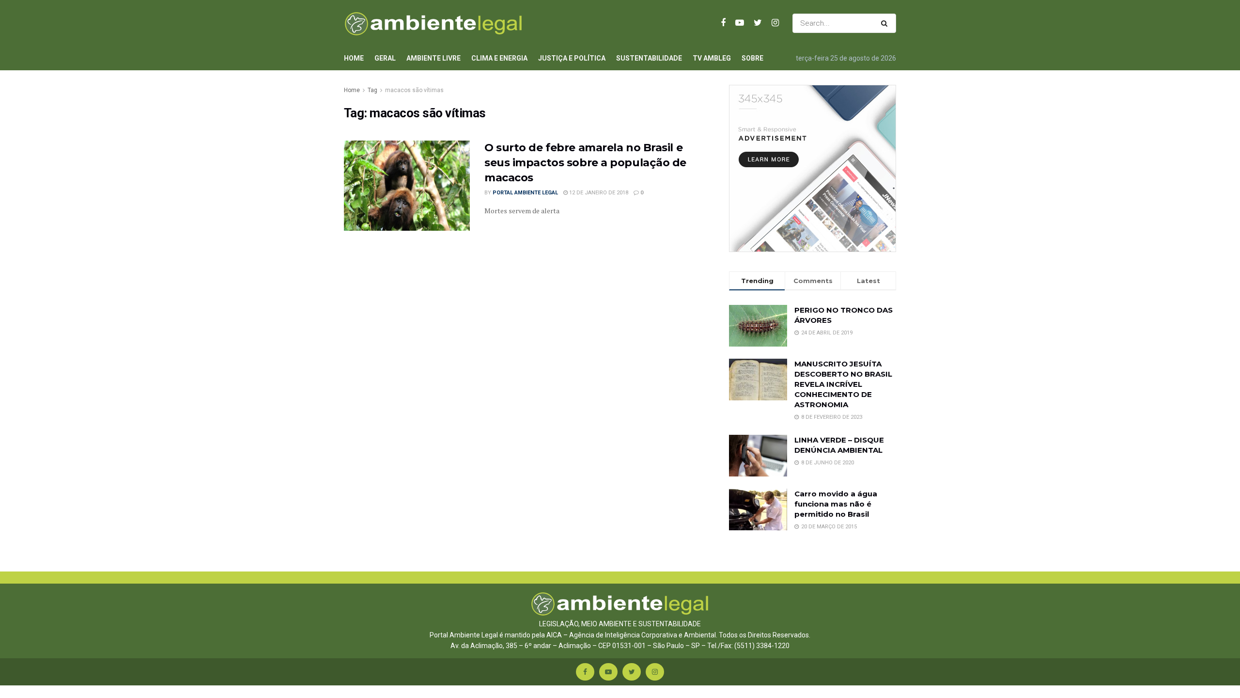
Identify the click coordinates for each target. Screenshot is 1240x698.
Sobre (752, 58)
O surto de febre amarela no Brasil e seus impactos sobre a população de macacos (585, 162)
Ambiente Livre (433, 58)
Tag (372, 90)
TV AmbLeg (712, 58)
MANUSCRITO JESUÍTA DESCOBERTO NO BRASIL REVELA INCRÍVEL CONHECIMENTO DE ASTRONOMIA (843, 384)
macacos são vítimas (414, 90)
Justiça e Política (571, 58)
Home (354, 58)
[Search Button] (886, 23)
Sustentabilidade (649, 58)
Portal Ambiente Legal (525, 193)
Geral (385, 58)
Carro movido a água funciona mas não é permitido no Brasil (835, 504)
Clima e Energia (499, 58)
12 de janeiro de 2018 (598, 193)
